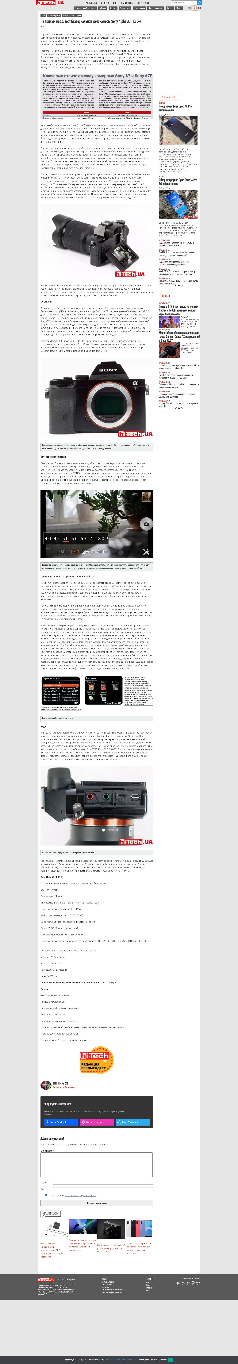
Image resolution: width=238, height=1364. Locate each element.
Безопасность (139, 8)
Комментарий (46, 1150)
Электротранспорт (156, 8)
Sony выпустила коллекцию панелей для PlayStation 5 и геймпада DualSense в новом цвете (82, 1245)
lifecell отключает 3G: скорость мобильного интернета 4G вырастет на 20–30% (176, 376)
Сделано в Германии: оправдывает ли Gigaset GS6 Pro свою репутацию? (177, 395)
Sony (43, 15)
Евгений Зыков (60, 1083)
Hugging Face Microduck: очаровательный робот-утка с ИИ (178, 405)
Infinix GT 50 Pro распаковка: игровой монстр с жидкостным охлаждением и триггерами (178, 273)
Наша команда (107, 1284)
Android (113, 8)
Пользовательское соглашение (112, 1289)
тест (72, 15)
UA (189, 8)
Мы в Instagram (94, 1122)
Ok (171, 1360)
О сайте (105, 1279)
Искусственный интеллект (85, 8)
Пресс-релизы (143, 3)
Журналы (149, 1287)
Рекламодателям (108, 1282)
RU (194, 8)
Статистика (105, 1287)
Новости (105, 3)
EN (199, 8)
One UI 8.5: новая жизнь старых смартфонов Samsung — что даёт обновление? (176, 254)
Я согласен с (74, 1195)
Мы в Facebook (58, 1122)
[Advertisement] (179, 36)
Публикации (91, 3)
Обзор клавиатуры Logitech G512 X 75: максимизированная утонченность (174, 263)
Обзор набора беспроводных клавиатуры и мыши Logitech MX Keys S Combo (176, 244)
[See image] (96, 96)
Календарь (127, 3)
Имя (43, 1183)
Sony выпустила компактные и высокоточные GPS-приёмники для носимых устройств (52, 1250)
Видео (115, 3)
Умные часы (125, 8)
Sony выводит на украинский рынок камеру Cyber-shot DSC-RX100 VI (111, 1248)
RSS (147, 1290)
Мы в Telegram (130, 1122)
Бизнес (170, 8)
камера (65, 15)
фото (79, 15)
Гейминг (102, 8)
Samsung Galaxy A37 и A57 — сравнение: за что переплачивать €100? (178, 282)
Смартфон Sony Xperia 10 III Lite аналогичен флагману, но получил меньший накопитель (138, 1248)
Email (43, 1189)
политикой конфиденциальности (80, 1195)
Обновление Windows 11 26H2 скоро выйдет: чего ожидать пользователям (179, 386)
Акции (148, 1282)
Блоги (148, 1285)
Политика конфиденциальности (112, 1292)
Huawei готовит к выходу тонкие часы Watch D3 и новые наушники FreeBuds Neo (179, 367)
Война (179, 8)
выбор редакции (54, 15)
